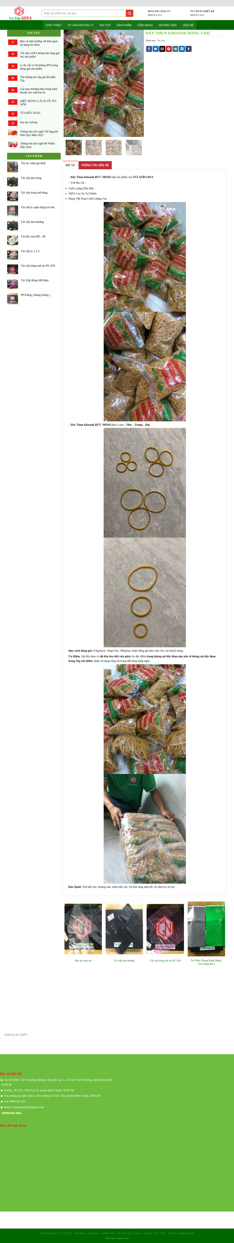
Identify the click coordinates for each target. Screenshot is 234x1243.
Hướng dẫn (168, 25)
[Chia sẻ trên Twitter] (156, 49)
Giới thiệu (53, 25)
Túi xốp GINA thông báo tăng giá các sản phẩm (39, 55)
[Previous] (70, 83)
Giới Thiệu (160, 1233)
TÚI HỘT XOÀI (30, 112)
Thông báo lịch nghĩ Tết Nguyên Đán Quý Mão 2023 (39, 133)
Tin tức (105, 25)
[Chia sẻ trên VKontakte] (175, 49)
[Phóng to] (68, 132)
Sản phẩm (124, 25)
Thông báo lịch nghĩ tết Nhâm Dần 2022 (37, 145)
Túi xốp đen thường (124, 960)
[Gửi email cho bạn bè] (162, 49)
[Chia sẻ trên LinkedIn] (182, 49)
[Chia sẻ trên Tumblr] (189, 49)
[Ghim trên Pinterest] (169, 49)
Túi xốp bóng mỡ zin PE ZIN (165, 960)
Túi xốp (161, 40)
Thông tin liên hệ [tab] (95, 165)
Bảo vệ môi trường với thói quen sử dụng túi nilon (39, 43)
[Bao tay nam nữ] (83, 929)
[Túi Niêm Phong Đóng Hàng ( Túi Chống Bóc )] (206, 929)
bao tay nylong (28, 122)
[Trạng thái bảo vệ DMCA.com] (12, 1112)
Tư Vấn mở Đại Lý (80, 25)
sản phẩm (79, 1233)
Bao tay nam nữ (83, 960)
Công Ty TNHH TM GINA (181, 1233)
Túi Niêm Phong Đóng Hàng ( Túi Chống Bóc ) (206, 962)
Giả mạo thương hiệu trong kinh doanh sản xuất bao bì (38, 90)
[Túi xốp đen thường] (124, 929)
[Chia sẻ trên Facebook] (149, 49)
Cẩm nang (145, 25)
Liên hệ (188, 25)
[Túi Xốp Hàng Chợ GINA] (23, 13)
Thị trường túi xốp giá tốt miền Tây (38, 78)
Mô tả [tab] (70, 165)
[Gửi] (129, 13)
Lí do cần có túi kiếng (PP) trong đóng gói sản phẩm (39, 67)
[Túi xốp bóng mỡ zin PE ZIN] (165, 929)
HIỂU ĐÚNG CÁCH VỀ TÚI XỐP (38, 102)
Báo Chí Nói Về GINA (128, 1233)
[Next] (137, 83)
